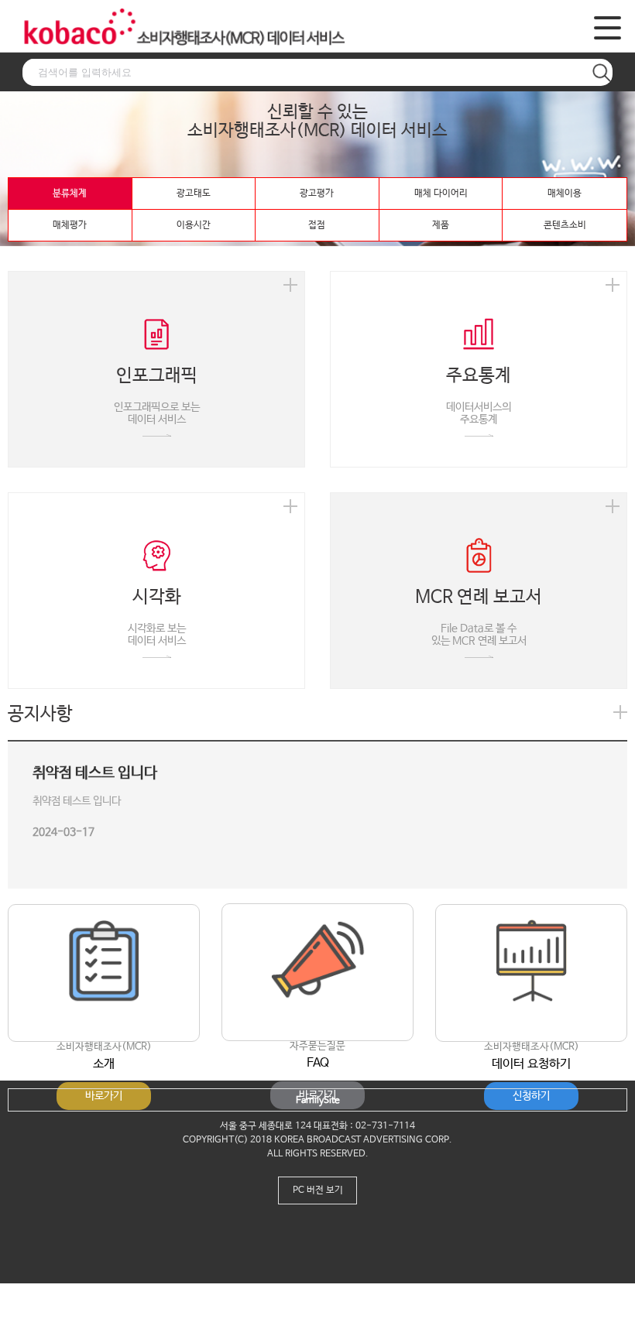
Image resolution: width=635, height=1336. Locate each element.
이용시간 (194, 225)
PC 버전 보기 (318, 1190)
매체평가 (70, 225)
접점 (316, 225)
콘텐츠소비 (565, 225)
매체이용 (564, 193)
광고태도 (194, 193)
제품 (440, 225)
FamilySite (318, 1100)
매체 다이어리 (441, 193)
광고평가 (317, 193)
